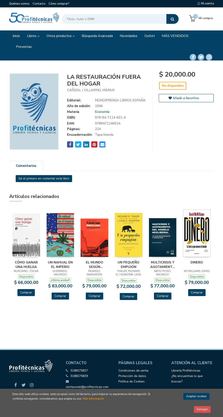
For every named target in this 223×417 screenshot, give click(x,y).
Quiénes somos (19, 4)
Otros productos (59, 35)
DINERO (197, 262)
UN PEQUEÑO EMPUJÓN (128, 264)
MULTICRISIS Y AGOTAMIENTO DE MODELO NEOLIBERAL (162, 264)
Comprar (26, 292)
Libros (32, 35)
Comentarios (26, 166)
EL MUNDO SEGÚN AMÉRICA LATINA (94, 264)
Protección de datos (132, 376)
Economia (102, 112)
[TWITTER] (201, 57)
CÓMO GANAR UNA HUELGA (26, 264)
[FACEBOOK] (193, 57)
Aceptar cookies (196, 396)
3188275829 (79, 376)
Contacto (39, 4)
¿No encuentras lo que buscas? (187, 379)
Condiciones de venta (133, 370)
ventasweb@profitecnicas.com (87, 387)
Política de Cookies (131, 381)
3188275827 (79, 370)
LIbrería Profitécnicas (185, 370)
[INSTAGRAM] (209, 57)
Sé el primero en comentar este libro (44, 178)
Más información (93, 399)
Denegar (202, 409)
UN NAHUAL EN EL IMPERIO (60, 264)
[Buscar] (172, 19)
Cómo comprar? (59, 4)
